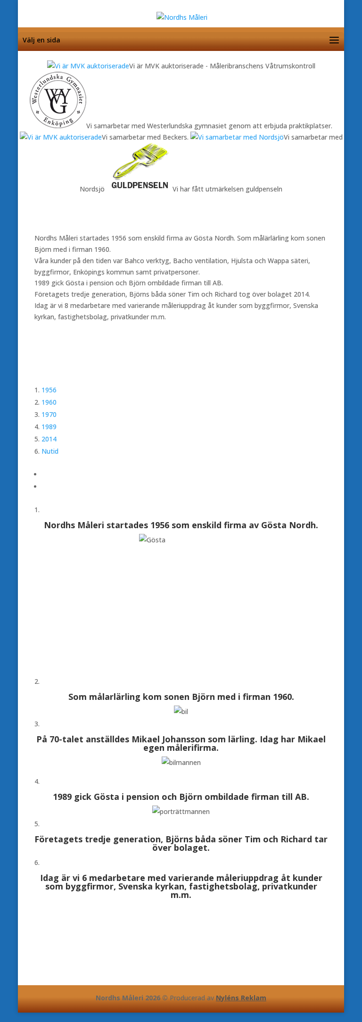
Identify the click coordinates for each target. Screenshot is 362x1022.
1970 (49, 414)
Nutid (49, 451)
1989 (49, 426)
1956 (49, 389)
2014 (49, 438)
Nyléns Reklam (241, 997)
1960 (49, 402)
